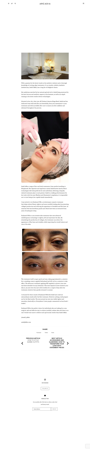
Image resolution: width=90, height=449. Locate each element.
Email (53, 332)
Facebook (39, 332)
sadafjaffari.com (26, 322)
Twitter (46, 332)
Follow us (45, 388)
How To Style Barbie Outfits (33, 340)
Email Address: (37, 409)
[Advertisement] (45, 40)
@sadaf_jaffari (25, 317)
